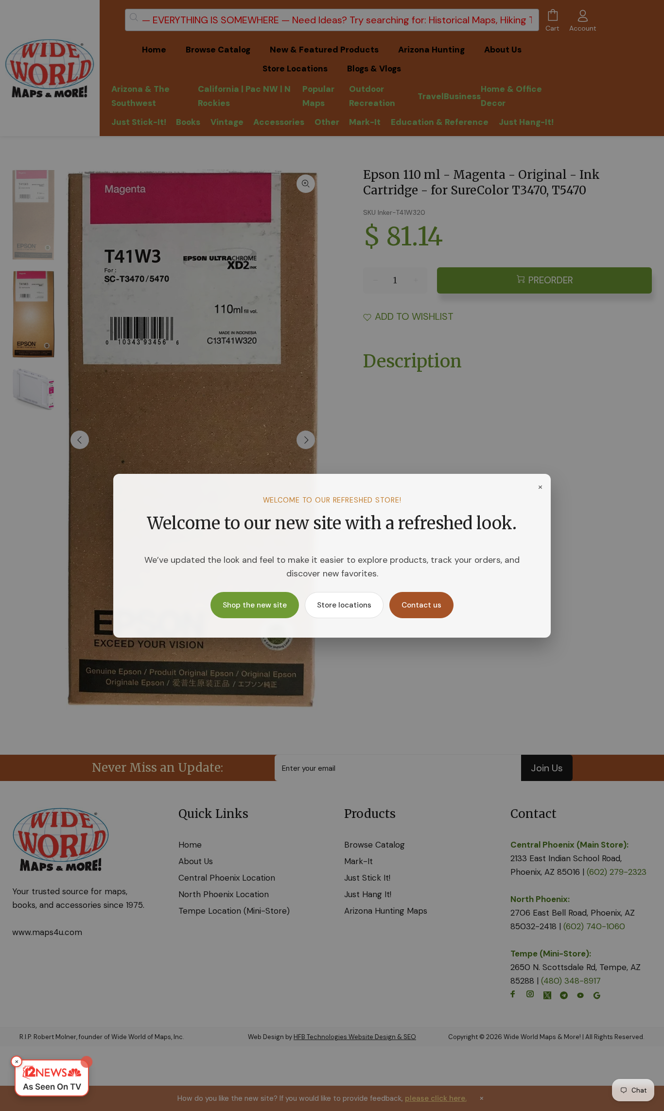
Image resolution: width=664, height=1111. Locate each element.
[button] (52, 1077)
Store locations (344, 605)
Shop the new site (255, 605)
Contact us (421, 605)
